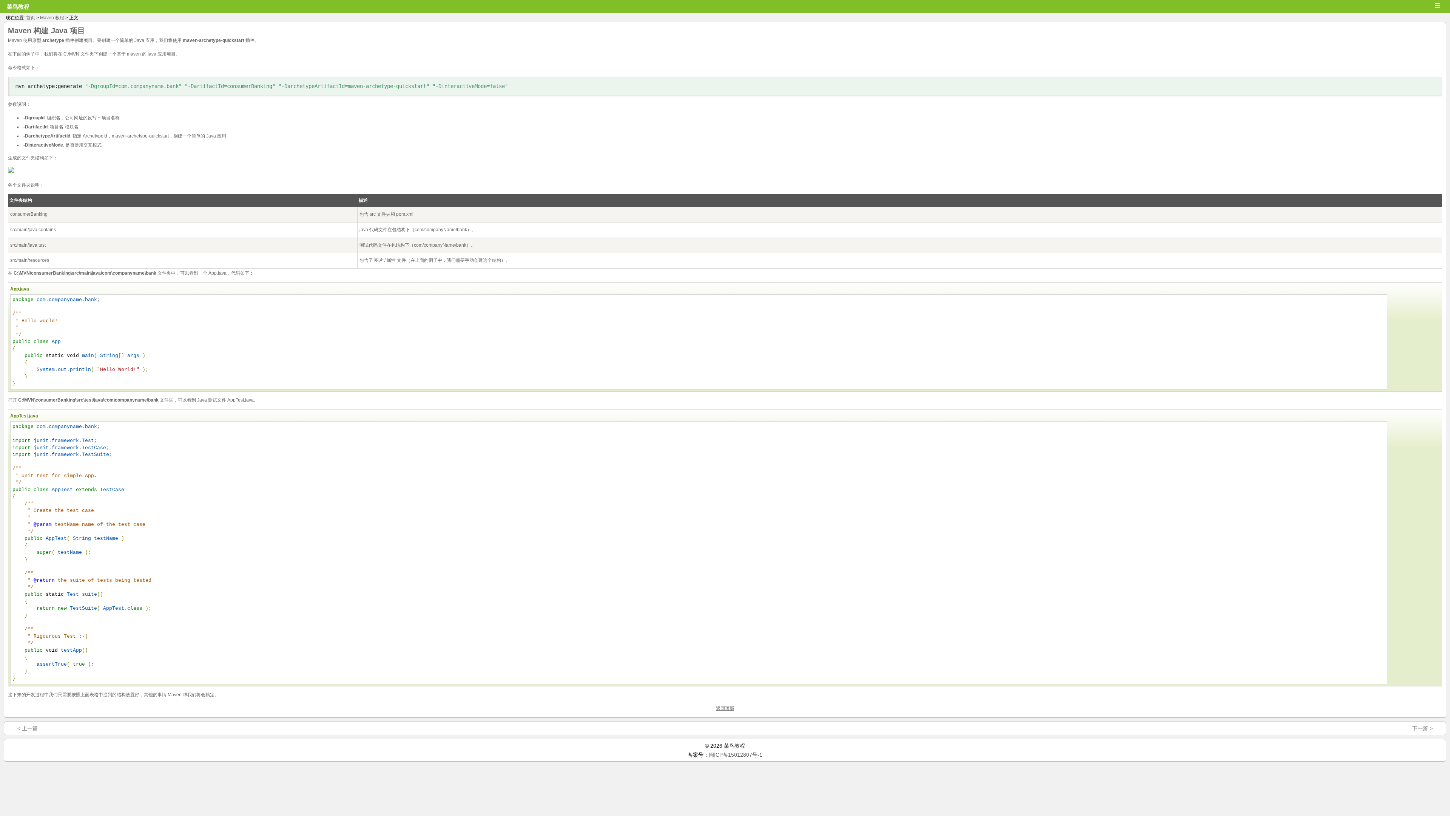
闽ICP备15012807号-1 (735, 755)
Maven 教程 (52, 17)
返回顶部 (725, 708)
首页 (30, 17)
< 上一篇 (27, 728)
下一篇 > (1422, 728)
